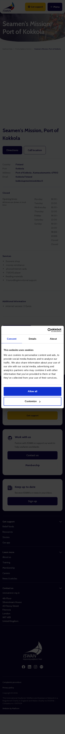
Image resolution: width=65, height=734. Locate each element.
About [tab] (53, 338)
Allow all (32, 391)
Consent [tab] (11, 338)
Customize (31, 401)
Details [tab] (32, 338)
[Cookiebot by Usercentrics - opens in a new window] (47, 330)
